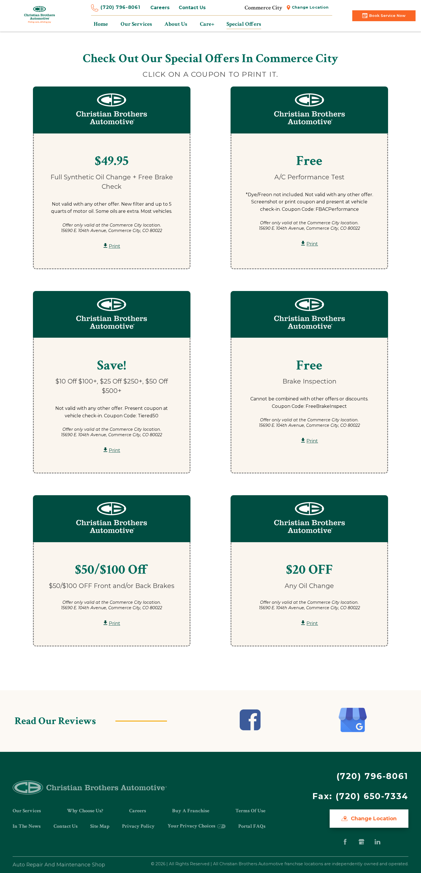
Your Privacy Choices (192, 826)
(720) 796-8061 (120, 7)
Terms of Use (250, 810)
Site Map (99, 826)
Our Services (27, 810)
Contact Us (192, 7)
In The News (27, 826)
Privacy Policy (138, 826)
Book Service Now (387, 15)
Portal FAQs (251, 826)
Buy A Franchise (190, 810)
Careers (160, 7)
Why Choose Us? (85, 810)
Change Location (310, 7)
